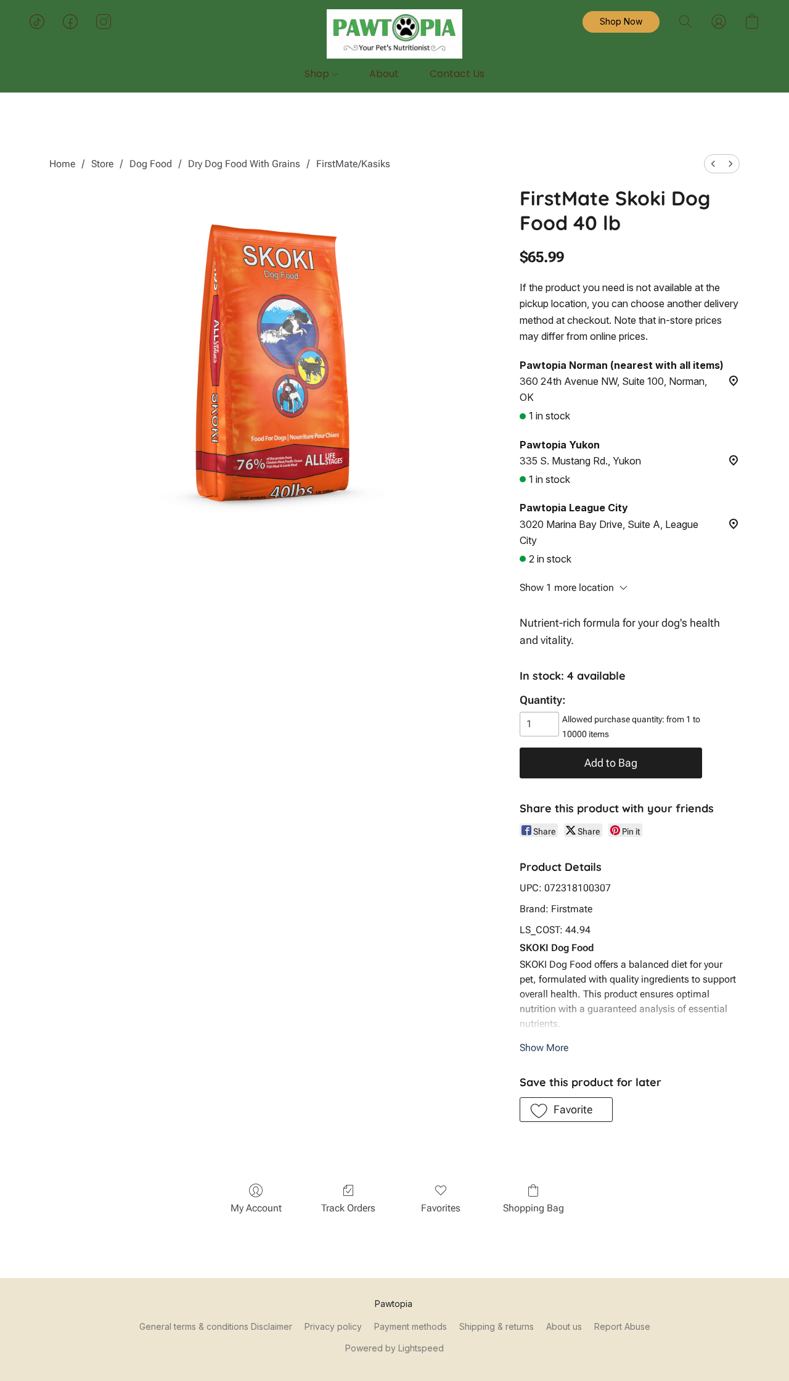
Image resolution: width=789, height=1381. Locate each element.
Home (62, 164)
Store (102, 164)
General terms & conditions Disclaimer (215, 1326)
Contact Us (457, 74)
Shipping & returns (496, 1326)
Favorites (440, 1208)
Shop (318, 74)
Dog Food (150, 164)
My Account (256, 1208)
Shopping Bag (533, 1208)
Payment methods (410, 1326)
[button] (394, 34)
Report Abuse (622, 1326)
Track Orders (348, 1208)
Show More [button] (544, 1047)
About (384, 74)
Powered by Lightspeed (394, 1348)
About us (564, 1326)
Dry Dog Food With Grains (244, 164)
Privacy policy (333, 1326)
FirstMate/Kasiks (353, 164)
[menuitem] (713, 164)
